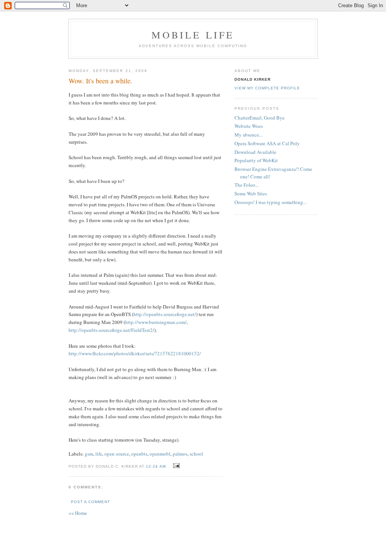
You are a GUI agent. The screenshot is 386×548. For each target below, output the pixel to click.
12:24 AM (155, 466)
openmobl (160, 453)
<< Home (78, 513)
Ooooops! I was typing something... (270, 202)
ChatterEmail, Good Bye (259, 117)
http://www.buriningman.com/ (156, 322)
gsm (89, 453)
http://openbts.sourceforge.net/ (164, 314)
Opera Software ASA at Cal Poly (267, 143)
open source (116, 453)
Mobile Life (193, 34)
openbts (139, 453)
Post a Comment (90, 502)
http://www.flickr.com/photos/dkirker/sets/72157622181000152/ (135, 353)
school (196, 453)
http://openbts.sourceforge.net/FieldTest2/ (111, 330)
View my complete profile (267, 88)
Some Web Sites (250, 193)
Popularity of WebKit (256, 160)
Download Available (255, 152)
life (98, 453)
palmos (180, 453)
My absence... (248, 134)
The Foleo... (246, 184)
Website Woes (248, 126)
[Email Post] (175, 465)
